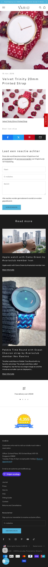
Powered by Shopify (34, 551)
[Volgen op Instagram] (15, 539)
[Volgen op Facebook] (3, 539)
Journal (5, 482)
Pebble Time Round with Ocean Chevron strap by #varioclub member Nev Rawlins (22, 353)
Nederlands (37, 546)
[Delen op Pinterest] (29, 137)
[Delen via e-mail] (40, 137)
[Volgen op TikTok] (34, 539)
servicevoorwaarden (24, 159)
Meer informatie (8, 270)
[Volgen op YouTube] (28, 539)
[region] (24, 391)
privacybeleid (7, 159)
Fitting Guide (7, 498)
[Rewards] (5, 561)
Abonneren (12, 531)
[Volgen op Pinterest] (22, 539)
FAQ (3, 494)
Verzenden (11, 207)
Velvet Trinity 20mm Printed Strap (14, 121)
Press (4, 486)
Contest (5, 501)
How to (5, 490)
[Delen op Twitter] (18, 137)
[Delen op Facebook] (7, 137)
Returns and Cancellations (11, 505)
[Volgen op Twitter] (9, 539)
